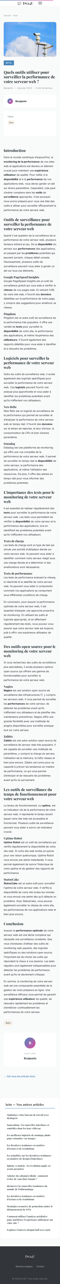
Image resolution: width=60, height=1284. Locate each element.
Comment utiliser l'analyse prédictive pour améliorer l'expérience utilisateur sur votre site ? (30, 1219)
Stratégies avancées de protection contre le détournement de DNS (30, 1208)
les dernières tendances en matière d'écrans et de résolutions (26, 1147)
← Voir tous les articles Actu (19, 1076)
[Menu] (40, 3)
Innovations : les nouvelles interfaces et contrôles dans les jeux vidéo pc (28, 1126)
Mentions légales (24, 1266)
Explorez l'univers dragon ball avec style (28, 1229)
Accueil (7, 15)
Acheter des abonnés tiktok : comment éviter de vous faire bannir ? (27, 1177)
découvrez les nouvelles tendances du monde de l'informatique (27, 1187)
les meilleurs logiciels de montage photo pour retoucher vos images (28, 1137)
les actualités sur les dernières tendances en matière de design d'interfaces (29, 1157)
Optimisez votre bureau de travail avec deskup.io (28, 1116)
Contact (40, 1266)
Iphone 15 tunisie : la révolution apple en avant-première (28, 1167)
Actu (15, 15)
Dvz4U (25, 3)
